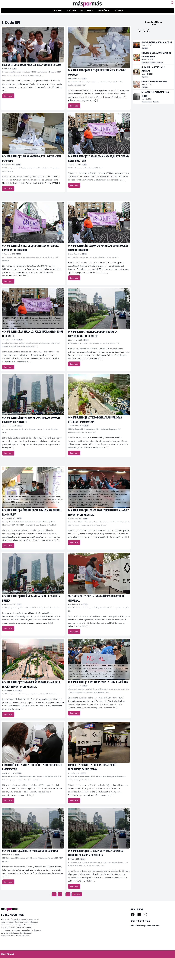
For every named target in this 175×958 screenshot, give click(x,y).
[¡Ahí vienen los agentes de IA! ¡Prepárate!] (136, 72)
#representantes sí (100, 525)
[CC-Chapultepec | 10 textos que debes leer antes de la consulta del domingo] (33, 222)
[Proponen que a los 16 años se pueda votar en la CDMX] (33, 44)
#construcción (31, 257)
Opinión (102, 10)
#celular (5, 777)
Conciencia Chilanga (149, 62)
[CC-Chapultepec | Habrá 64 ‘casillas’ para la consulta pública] (33, 573)
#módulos (5, 780)
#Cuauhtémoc (16, 346)
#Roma (28, 346)
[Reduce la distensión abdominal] (136, 84)
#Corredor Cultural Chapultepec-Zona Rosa (94, 343)
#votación (5, 260)
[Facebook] (133, 915)
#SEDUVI (5, 861)
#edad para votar (42, 72)
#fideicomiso (72, 432)
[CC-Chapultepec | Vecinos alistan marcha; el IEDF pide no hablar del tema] (99, 133)
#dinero (88, 777)
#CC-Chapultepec (8, 168)
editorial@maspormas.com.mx (145, 925)
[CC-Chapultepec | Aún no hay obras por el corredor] (33, 828)
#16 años (5, 72)
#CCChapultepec (20, 343)
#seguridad (81, 780)
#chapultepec (102, 257)
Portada (71, 10)
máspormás (7, 954)
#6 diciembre (72, 522)
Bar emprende (147, 102)
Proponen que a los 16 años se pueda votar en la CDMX (31, 64)
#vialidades (88, 780)
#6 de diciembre (7, 257)
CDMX (14, 69)
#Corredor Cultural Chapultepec (102, 82)
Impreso (118, 10)
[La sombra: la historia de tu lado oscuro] (136, 96)
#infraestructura (101, 777)
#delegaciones (80, 777)
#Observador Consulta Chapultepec (36, 525)
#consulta (39, 257)
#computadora (13, 777)
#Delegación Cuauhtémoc (23, 608)
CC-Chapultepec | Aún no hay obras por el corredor (30, 850)
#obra (57, 257)
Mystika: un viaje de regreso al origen (157, 42)
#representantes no (87, 525)
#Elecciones (53, 72)
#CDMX (83, 429)
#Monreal (71, 866)
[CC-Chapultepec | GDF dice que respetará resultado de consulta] (99, 47)
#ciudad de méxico (15, 72)
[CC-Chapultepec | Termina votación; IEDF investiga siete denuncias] (33, 133)
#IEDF (59, 72)
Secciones (85, 10)
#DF (119, 429)
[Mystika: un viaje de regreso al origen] (136, 45)
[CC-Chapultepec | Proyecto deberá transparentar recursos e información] (99, 394)
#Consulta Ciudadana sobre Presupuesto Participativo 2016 (87, 608)
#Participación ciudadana (45, 608)
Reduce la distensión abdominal (155, 81)
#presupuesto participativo (18, 780)
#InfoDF (85, 432)
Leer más (8, 96)
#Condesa (29, 343)
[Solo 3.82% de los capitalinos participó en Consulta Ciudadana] (99, 573)
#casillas (82, 257)
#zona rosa (34, 346)
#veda (101, 168)
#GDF (79, 85)
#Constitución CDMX (29, 72)
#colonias (71, 777)
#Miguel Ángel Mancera (120, 862)
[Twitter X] (139, 915)
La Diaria (57, 10)
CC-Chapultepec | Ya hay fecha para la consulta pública (98, 682)
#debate (112, 343)
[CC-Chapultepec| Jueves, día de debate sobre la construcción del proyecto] (99, 308)
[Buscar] (172, 2)
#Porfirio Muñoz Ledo (35, 75)
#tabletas (31, 780)
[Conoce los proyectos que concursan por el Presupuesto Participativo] (99, 742)
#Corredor (46, 257)
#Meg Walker (107, 862)
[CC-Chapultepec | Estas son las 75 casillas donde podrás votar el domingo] (99, 222)
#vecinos (10, 171)
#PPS (77, 866)
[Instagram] (145, 915)
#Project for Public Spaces (95, 866)
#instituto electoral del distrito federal (15, 75)
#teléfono (38, 780)
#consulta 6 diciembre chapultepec (79, 82)
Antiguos (77, 894)
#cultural (51, 858)
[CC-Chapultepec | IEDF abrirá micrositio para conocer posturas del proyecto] (33, 394)
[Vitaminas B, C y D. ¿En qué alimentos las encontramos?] (136, 57)
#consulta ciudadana (87, 168)
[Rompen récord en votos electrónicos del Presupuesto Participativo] (33, 742)
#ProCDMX (92, 432)
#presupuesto (111, 777)
